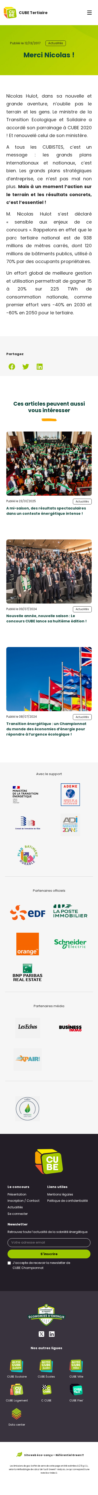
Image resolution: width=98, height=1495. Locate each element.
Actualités (55, 43)
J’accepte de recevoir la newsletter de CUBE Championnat (41, 1266)
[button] (12, 366)
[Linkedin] (51, 1334)
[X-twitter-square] (41, 1334)
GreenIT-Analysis (57, 1470)
